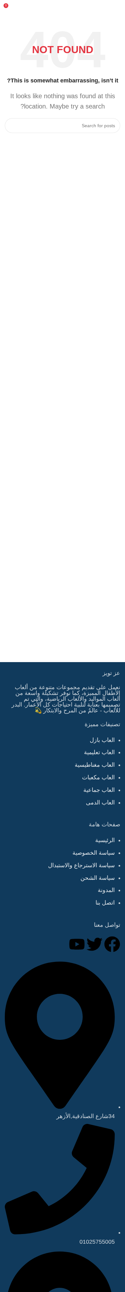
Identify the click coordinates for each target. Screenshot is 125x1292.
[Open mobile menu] (117, 8)
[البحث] (12, 125)
